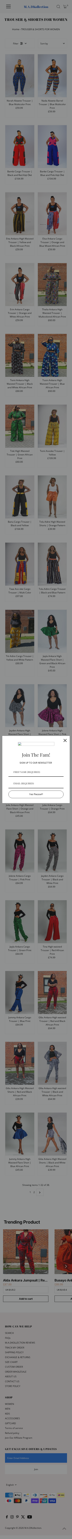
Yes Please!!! (36, 794)
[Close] (65, 740)
